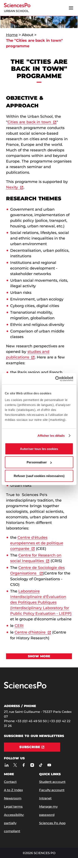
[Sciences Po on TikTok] (40, 765)
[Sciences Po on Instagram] (32, 765)
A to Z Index (13, 790)
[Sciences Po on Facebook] (23, 765)
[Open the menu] (71, 8)
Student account (52, 782)
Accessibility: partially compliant (14, 823)
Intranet (45, 798)
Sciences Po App (52, 823)
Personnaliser (37, 462)
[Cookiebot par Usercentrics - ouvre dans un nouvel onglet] (55, 378)
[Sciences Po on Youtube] (49, 765)
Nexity (12, 187)
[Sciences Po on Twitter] (15, 765)
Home (12, 35)
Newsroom (12, 798)
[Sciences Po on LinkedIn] (6, 765)
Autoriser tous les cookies (39, 448)
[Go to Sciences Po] (25, 687)
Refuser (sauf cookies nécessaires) (39, 475)
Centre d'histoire (30, 632)
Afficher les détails (51, 435)
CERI (19, 625)
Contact (10, 782)
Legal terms (13, 806)
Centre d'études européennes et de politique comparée (36, 543)
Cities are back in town (29, 122)
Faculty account (51, 790)
